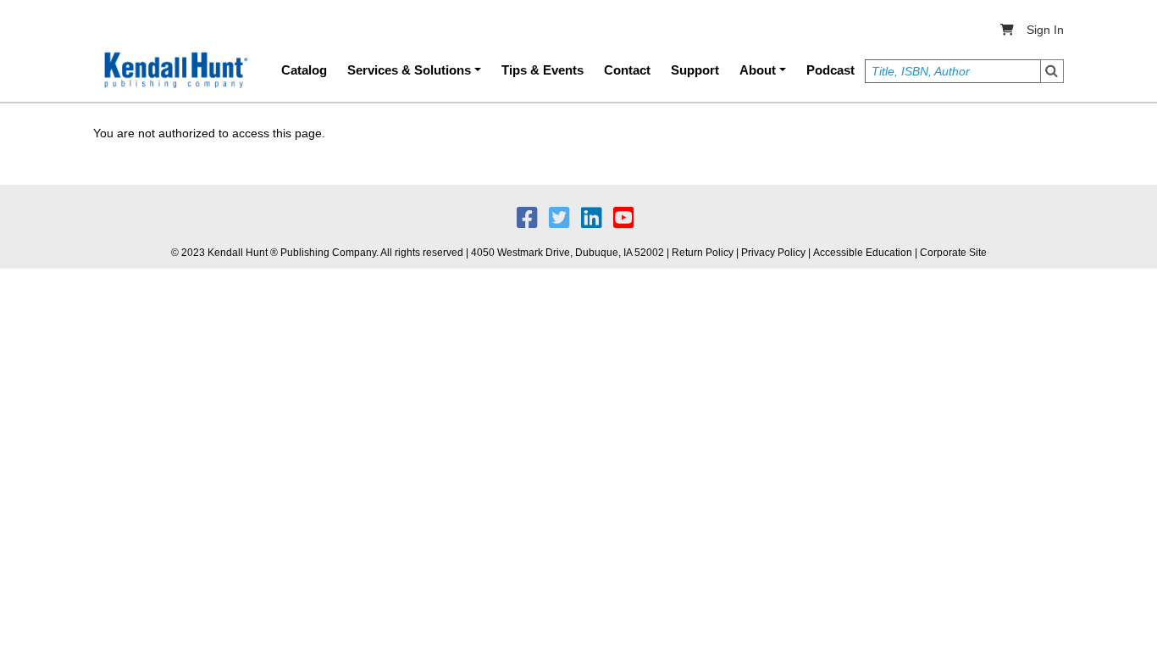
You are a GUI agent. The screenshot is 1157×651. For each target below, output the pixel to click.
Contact (627, 70)
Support (695, 70)
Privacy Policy (773, 253)
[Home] (174, 70)
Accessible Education (862, 253)
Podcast (830, 70)
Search (1052, 71)
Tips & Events (542, 70)
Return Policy (703, 253)
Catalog (304, 70)
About (757, 70)
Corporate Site (953, 253)
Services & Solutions (409, 70)
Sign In (1045, 29)
